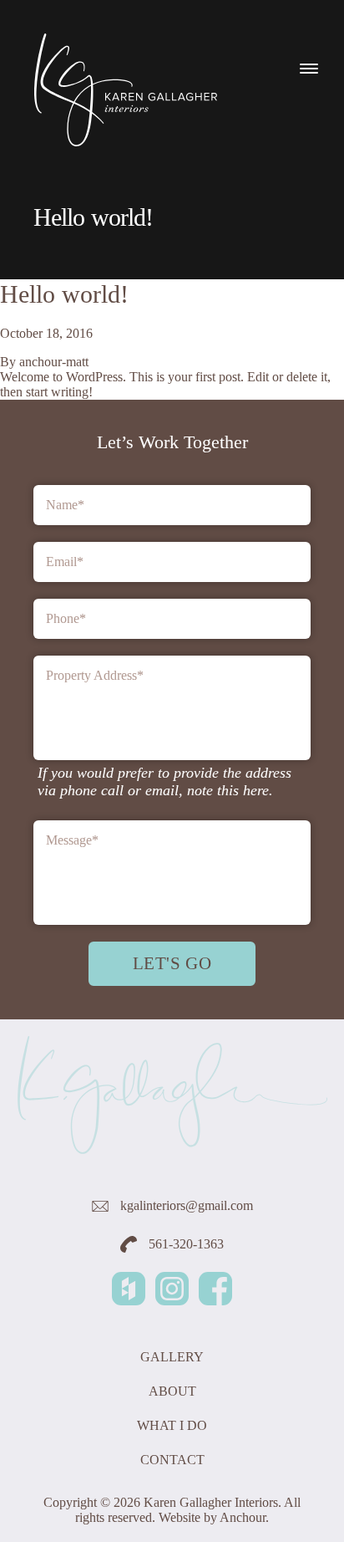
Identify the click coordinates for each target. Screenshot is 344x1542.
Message (72, 840)
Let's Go (172, 963)
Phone (66, 618)
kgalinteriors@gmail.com (185, 1205)
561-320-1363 (184, 1244)
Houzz (128, 1288)
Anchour (243, 1517)
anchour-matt (54, 362)
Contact (172, 1460)
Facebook (215, 1288)
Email (64, 561)
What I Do (172, 1425)
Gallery (172, 1357)
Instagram (172, 1288)
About (172, 1391)
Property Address (95, 675)
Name (65, 505)
